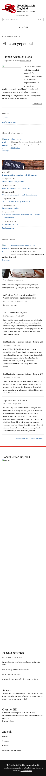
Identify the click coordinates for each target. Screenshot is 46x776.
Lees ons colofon (8, 721)
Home (4, 36)
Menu (25, 27)
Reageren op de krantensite (11, 750)
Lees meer (37, 104)
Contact (5, 736)
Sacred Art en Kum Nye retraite (13, 181)
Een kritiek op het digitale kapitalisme (15, 669)
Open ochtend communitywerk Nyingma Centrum (19, 195)
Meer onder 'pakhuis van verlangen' (29, 438)
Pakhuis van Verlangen (13, 280)
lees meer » (6, 260)
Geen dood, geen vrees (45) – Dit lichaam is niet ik (20, 679)
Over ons (5, 741)
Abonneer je (16, 139)
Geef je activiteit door (10, 122)
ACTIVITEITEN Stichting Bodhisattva (16, 201)
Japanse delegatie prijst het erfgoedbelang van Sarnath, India (21, 663)
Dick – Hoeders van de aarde (12, 657)
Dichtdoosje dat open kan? (11, 674)
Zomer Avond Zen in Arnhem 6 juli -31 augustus (19, 175)
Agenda (5, 118)
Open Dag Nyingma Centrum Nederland (16, 188)
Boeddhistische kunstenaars (23, 245)
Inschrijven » (15, 147)
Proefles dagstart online (10, 208)
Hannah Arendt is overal (17, 56)
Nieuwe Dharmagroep (10, 224)
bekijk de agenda (8, 228)
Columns (5, 746)
